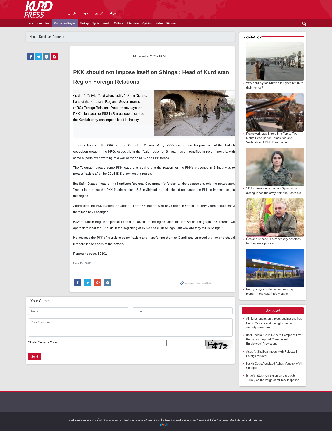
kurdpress (254, 9)
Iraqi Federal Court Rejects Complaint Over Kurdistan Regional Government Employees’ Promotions (274, 339)
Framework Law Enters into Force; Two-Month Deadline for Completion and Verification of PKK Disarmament (272, 138)
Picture (171, 23)
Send (34, 356)
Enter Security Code (42, 342)
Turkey (84, 23)
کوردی (99, 13)
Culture (118, 23)
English (85, 13)
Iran (39, 23)
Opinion (147, 23)
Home (29, 23)
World (106, 23)
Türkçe (111, 13)
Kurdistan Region (65, 23)
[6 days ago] (275, 61)
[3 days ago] (275, 112)
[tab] (273, 310)
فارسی (72, 13)
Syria (95, 23)
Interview (133, 23)
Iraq (47, 23)
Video (159, 23)
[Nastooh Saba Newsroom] (166, 424)
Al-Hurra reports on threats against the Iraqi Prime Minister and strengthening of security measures (274, 323)
